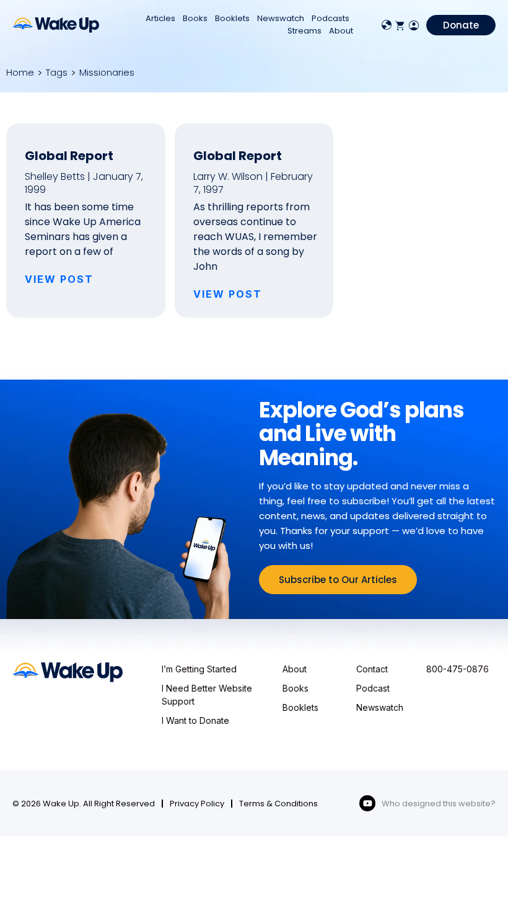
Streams (304, 31)
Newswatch (280, 18)
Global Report (69, 155)
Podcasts (330, 18)
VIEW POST (59, 279)
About (341, 31)
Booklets (232, 18)
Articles (160, 18)
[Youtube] (367, 803)
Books (195, 18)
